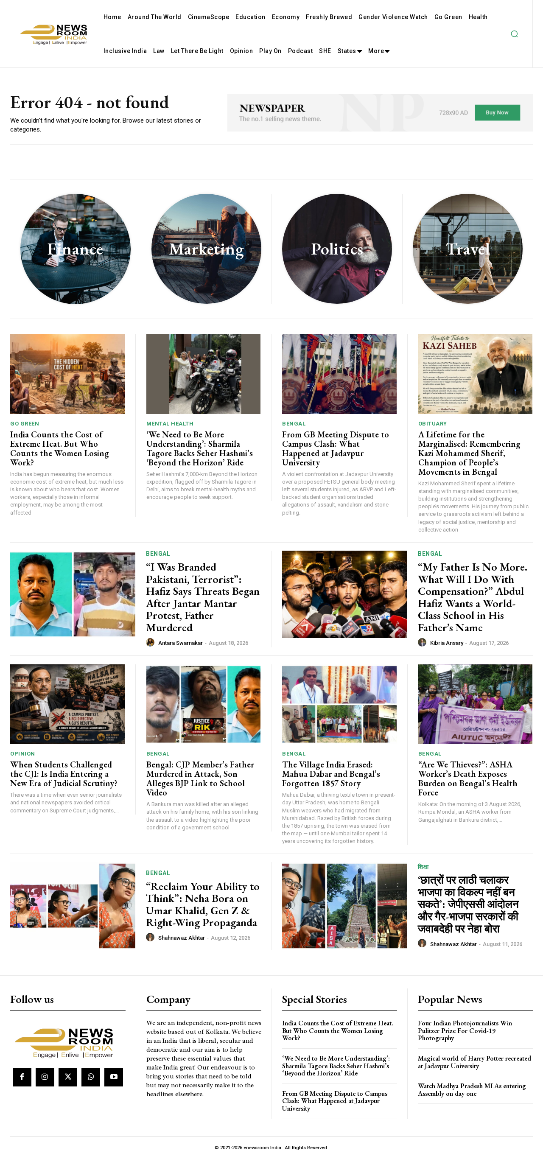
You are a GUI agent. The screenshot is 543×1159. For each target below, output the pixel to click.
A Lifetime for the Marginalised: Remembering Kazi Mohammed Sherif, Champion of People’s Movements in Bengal (469, 453)
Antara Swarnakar (180, 643)
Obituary (432, 423)
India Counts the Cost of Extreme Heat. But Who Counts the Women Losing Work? (59, 448)
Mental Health (170, 423)
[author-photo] (151, 642)
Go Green (24, 423)
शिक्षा (423, 867)
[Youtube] (113, 1077)
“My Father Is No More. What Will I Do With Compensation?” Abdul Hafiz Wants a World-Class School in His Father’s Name (472, 597)
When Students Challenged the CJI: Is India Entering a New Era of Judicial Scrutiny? (64, 774)
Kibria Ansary (446, 643)
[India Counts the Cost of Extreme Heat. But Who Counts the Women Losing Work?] (67, 374)
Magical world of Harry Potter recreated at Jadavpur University (474, 1062)
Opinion (22, 753)
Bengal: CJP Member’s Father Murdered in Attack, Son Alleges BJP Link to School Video (200, 778)
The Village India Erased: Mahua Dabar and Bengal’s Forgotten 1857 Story (331, 774)
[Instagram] (45, 1077)
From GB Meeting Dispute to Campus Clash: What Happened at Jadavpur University (335, 448)
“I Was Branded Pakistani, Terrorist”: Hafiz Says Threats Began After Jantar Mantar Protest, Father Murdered (203, 597)
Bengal (293, 423)
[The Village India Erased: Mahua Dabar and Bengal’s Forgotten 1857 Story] (339, 704)
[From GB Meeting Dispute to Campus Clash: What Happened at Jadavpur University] (339, 374)
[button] (514, 34)
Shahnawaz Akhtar (181, 938)
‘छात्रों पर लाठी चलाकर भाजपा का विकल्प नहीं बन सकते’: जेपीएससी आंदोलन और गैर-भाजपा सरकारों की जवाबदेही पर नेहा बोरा (468, 904)
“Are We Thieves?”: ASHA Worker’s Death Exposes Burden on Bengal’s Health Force (468, 778)
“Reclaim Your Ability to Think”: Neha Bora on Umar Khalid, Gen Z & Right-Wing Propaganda (203, 904)
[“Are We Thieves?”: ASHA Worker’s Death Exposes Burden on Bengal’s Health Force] (475, 704)
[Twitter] (68, 1077)
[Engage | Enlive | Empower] (67, 1041)
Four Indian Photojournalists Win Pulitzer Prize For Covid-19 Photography (465, 1030)
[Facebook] (22, 1077)
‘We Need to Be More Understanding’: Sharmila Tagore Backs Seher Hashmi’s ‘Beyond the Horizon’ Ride (199, 448)
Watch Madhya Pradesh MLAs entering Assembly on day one (472, 1089)
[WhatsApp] (90, 1077)
